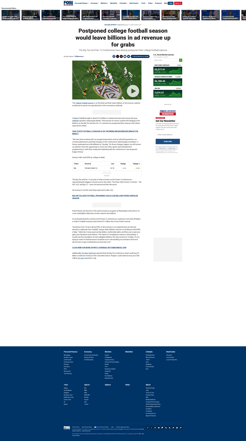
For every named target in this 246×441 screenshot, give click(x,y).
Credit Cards (67, 359)
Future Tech (67, 399)
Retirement (67, 371)
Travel (148, 359)
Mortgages (67, 355)
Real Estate (134, 3)
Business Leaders (110, 369)
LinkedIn (166, 427)
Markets (104, 3)
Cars (147, 362)
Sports (87, 385)
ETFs (106, 366)
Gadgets (66, 392)
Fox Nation (149, 411)
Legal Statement (86, 431)
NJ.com (81, 258)
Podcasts (158, 3)
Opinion (108, 385)
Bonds (107, 364)
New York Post (90, 253)
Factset (121, 429)
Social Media (67, 390)
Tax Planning (68, 373)
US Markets (108, 357)
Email (128, 56)
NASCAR (87, 395)
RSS (169, 427)
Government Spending (91, 355)
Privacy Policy (162, 148)
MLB (85, 392)
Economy (94, 3)
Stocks (107, 355)
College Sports (110, 25)
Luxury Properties (171, 359)
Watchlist (113, 3)
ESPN (82, 213)
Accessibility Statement (153, 406)
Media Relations (150, 399)
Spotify (177, 427)
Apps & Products (151, 415)
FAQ (147, 397)
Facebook (114, 56)
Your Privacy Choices (103, 427)
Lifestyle (123, 3)
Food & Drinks (150, 366)
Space (66, 404)
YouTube (158, 427)
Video (150, 3)
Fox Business (68, 3)
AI (64, 402)
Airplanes (149, 364)
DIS (75, 168)
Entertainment (150, 355)
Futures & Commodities (112, 362)
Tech (143, 3)
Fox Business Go (151, 413)
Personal (169, 355)
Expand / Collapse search (166, 3)
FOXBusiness (79, 56)
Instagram (155, 427)
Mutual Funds (109, 378)
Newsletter (173, 427)
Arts (147, 369)
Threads (121, 56)
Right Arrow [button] (242, 15)
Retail (106, 373)
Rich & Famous (150, 357)
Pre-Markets (108, 376)
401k (65, 369)
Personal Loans (68, 362)
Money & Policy (88, 357)
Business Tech (68, 395)
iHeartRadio (180, 427)
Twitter (117, 56)
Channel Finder (150, 388)
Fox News (149, 409)
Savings (66, 364)
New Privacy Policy (87, 427)
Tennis (86, 404)
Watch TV (178, 3)
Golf (85, 402)
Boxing (86, 397)
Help (112, 427)
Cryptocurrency (109, 359)
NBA (85, 390)
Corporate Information (152, 402)
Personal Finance (81, 3)
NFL (85, 388)
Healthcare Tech (69, 397)
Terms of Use (171, 148)
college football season (84, 103)
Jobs (147, 390)
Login (170, 3)
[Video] (106, 80)
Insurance (67, 366)
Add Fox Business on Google (140, 56)
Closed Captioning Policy (153, 404)
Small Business (88, 359)
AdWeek (75, 121)
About (148, 385)
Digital (66, 388)
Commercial (170, 357)
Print (124, 56)
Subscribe (168, 141)
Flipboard (162, 427)
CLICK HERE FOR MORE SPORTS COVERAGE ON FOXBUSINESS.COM (99, 248)
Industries (108, 371)
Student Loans (68, 357)
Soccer (86, 399)
